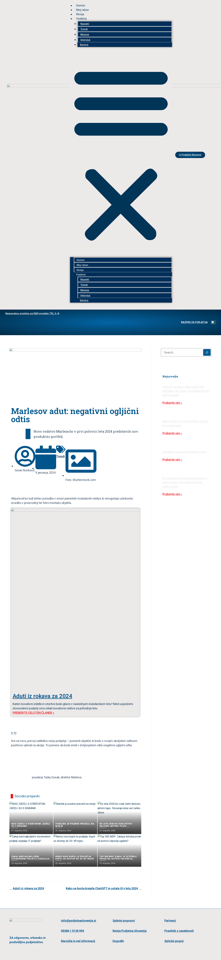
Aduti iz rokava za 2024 (42, 696)
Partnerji (170, 920)
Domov (80, 5)
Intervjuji (85, 39)
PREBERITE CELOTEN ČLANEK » (33, 712)
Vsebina (81, 18)
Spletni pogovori (124, 920)
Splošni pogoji (174, 941)
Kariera (84, 44)
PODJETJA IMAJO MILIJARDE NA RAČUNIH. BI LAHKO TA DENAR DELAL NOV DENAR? (186, 391)
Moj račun (82, 9)
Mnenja (84, 34)
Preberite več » (172, 402)
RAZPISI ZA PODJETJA (194, 322)
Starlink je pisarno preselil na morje (184, 452)
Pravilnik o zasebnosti (179, 930)
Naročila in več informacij (78, 941)
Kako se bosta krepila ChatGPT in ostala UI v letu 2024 (102, 888)
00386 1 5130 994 (72, 930)
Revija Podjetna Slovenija (130, 930)
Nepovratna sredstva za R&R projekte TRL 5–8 (32, 313)
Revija (80, 14)
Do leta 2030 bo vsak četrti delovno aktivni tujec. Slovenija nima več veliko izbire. (184, 482)
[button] (121, 154)
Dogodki (118, 941)
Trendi (84, 29)
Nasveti (84, 23)
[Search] (207, 352)
